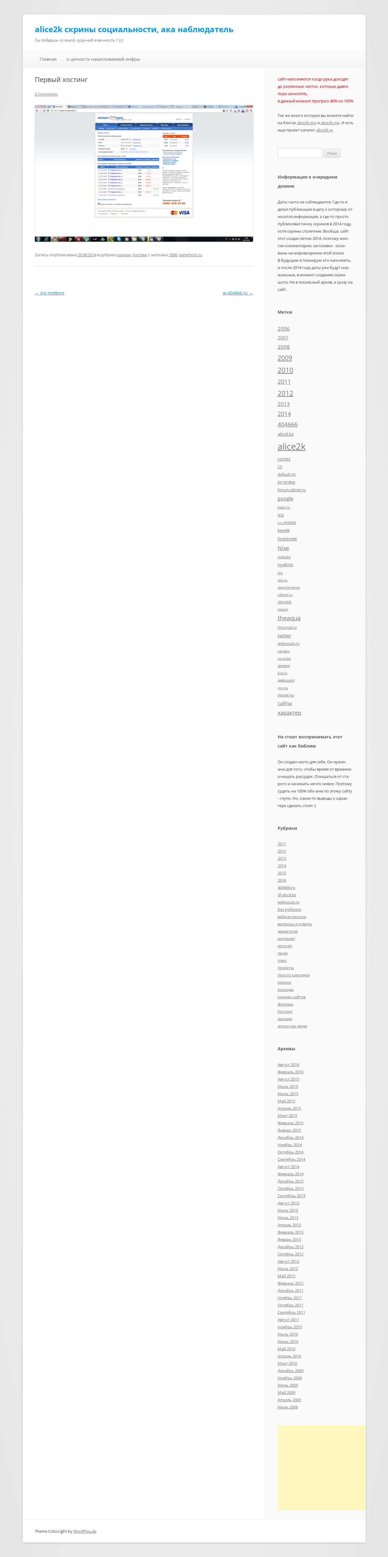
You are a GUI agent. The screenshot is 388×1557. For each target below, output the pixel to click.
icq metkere (49, 293)
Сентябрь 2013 (291, 1195)
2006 (173, 254)
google (285, 498)
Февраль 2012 (290, 1283)
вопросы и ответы (295, 924)
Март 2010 (287, 1363)
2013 (284, 403)
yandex (284, 651)
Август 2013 (288, 1203)
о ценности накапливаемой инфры (103, 59)
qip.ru (282, 579)
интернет (286, 938)
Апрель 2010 (289, 1356)
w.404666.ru (238, 293)
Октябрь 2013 (290, 1188)
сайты (285, 703)
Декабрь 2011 (290, 1290)
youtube (284, 658)
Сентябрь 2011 (291, 1312)
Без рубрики (289, 909)
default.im (287, 474)
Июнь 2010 (288, 1341)
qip (280, 573)
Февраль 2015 (290, 1123)
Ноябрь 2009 (290, 1378)
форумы (285, 1004)
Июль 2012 (288, 1268)
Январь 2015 (289, 1130)
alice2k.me (330, 122)
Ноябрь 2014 (290, 1144)
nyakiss (285, 564)
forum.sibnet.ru (292, 489)
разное (124, 254)
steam (283, 609)
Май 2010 (286, 1348)
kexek (284, 530)
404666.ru (286, 887)
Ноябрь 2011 (290, 1297)
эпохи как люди (292, 1026)
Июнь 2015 (288, 1093)
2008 (284, 346)
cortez (284, 459)
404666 (288, 424)
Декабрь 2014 (290, 1137)
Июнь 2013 (288, 1217)
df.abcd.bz (287, 895)
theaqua (289, 618)
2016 (282, 880)
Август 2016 (288, 1064)
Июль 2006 (288, 1407)
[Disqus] (144, 373)
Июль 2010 (288, 1334)
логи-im (285, 946)
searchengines (289, 587)
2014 (284, 414)
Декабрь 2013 (290, 1181)
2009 (285, 357)
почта (283, 687)
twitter (284, 635)
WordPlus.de (84, 1531)
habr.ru (284, 507)
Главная (48, 59)
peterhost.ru (190, 254)
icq (281, 515)
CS (280, 466)
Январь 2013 (289, 1239)
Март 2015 (287, 1115)
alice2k (292, 446)
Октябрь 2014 (290, 1152)
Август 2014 (288, 1166)
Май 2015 (286, 1101)
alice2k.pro (306, 122)
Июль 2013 (288, 1210)
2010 (285, 370)
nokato (284, 557)
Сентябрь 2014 (291, 1159)
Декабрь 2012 (290, 1246)
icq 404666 (287, 522)
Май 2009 (286, 1392)
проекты (286, 695)
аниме (284, 665)
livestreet (287, 539)
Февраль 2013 (290, 1232)
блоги (282, 673)
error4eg (286, 482)
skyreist (285, 602)
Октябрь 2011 (290, 1305)
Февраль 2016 (290, 1072)
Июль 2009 (288, 1385)
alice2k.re (324, 130)
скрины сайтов (292, 997)
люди (283, 953)
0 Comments (46, 94)
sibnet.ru (285, 594)
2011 (284, 381)
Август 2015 (288, 1079)
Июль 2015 (288, 1086)
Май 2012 (286, 1276)
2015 (282, 873)
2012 (285, 393)
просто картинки (294, 975)
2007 (283, 338)
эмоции (285, 1018)
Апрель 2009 (289, 1399)
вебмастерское (292, 916)
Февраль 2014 (290, 1174)
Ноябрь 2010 (290, 1327)
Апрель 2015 (289, 1108)
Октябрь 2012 (290, 1254)
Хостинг (140, 254)
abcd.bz (286, 434)
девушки (286, 680)
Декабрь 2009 (290, 1370)
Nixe (283, 548)
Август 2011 (288, 1319)
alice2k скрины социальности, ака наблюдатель (134, 29)
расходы (286, 989)
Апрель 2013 (289, 1225)
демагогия (288, 931)
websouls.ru (288, 643)
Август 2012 (288, 1261)
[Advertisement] (329, 1467)
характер (289, 712)
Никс (282, 960)
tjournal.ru (287, 627)
